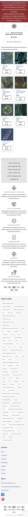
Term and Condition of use (8, 483)
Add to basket (6, 71)
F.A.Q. (2, 451)
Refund (3, 469)
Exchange (3, 459)
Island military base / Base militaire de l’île (20, 93)
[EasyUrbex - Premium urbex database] (14, 26)
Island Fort (5, 118)
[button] (2, 26)
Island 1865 (5, 66)
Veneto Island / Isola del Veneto (6, 92)
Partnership (4, 462)
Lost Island (5, 143)
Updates (3, 466)
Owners (3, 473)
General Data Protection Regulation (10, 486)
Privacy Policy (5, 490)
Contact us (4, 455)
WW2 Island (19, 118)
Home (7, 33)
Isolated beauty (19, 66)
